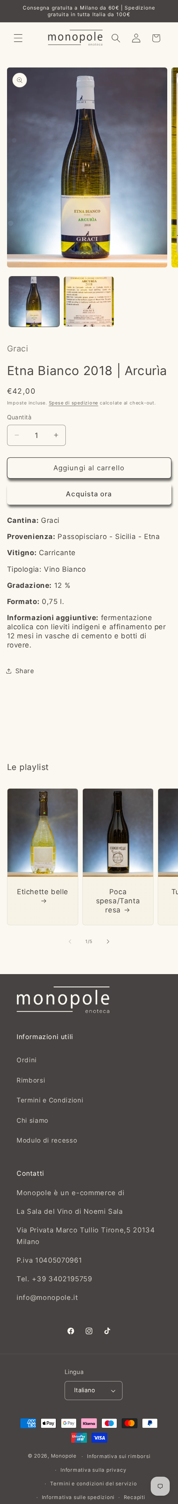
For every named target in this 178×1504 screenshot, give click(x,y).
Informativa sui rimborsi (118, 1456)
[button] (18, 38)
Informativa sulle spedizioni (78, 1497)
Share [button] (24, 671)
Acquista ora (89, 494)
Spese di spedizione (74, 403)
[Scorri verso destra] (108, 941)
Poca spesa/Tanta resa (118, 901)
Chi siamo (32, 1120)
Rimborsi (31, 1080)
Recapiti (134, 1497)
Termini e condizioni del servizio (93, 1483)
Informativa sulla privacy (93, 1470)
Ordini (27, 1060)
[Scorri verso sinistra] (70, 941)
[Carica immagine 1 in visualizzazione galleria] (34, 302)
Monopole (64, 1456)
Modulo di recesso (47, 1140)
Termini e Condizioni (50, 1100)
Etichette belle (42, 892)
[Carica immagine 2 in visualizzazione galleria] (89, 302)
